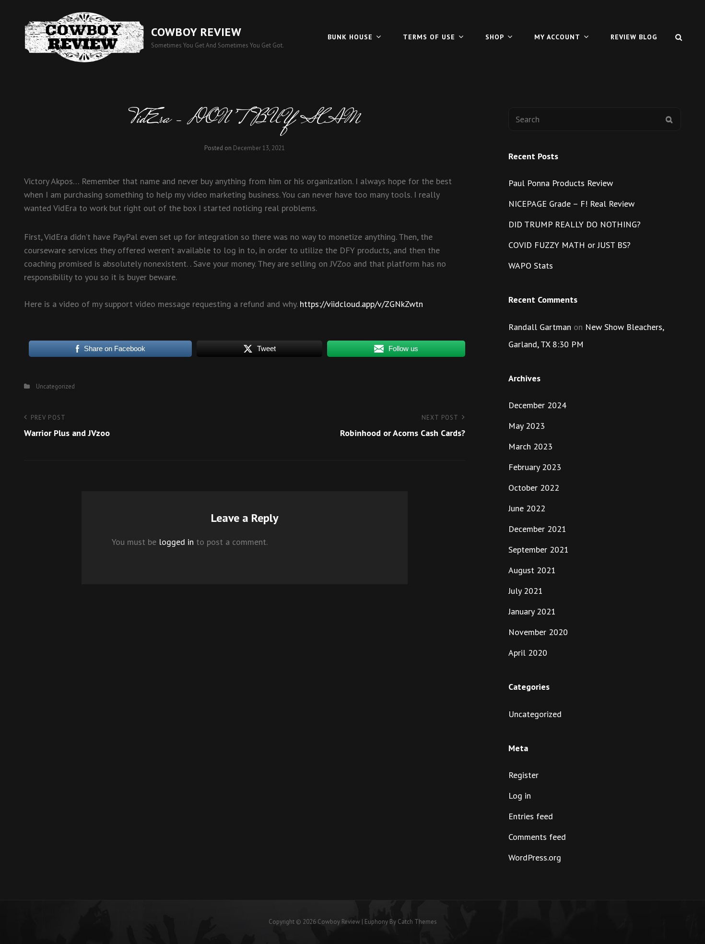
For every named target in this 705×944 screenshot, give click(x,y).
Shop (494, 37)
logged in (176, 541)
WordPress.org (534, 857)
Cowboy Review (196, 31)
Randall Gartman (539, 326)
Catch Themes (417, 922)
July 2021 (525, 590)
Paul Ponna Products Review (560, 183)
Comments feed (537, 836)
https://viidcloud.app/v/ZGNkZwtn (361, 303)
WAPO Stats (530, 265)
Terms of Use (429, 37)
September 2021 (538, 549)
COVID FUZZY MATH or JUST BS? (569, 244)
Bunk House (350, 37)
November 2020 (538, 631)
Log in (519, 795)
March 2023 (530, 446)
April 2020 (527, 652)
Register (523, 774)
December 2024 (537, 405)
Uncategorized (55, 386)
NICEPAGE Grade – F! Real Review (571, 203)
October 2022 (533, 487)
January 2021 (532, 611)
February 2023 (534, 466)
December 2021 (537, 528)
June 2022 (526, 508)
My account (557, 37)
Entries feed (530, 816)
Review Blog (634, 37)
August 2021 (532, 570)
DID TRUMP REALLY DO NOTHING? (574, 224)
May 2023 (526, 425)
